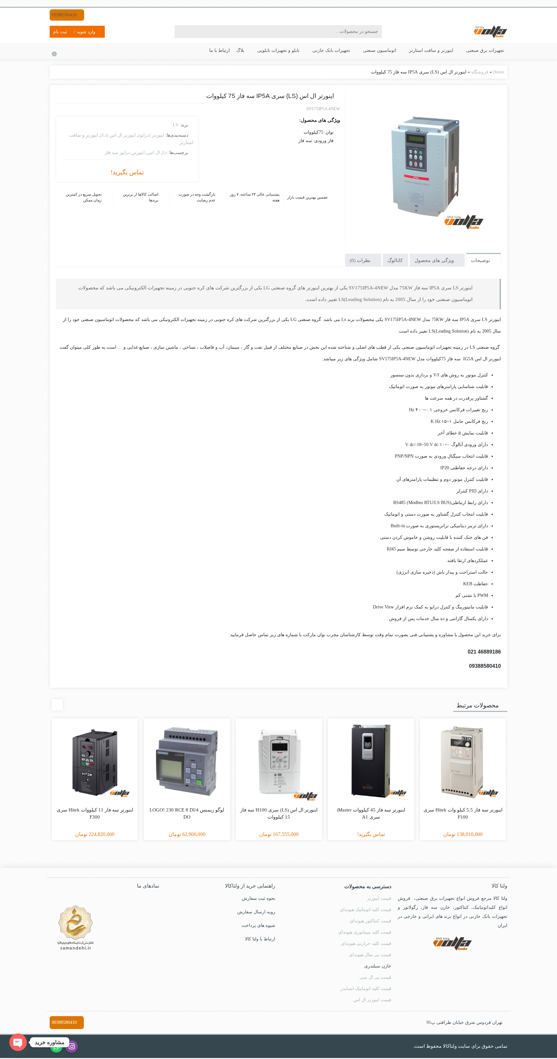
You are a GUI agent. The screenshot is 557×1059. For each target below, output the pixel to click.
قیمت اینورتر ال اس (373, 1000)
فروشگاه (480, 71)
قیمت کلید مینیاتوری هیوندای (364, 933)
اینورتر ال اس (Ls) (118, 135)
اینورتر (138, 151)
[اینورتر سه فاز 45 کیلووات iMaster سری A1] (371, 763)
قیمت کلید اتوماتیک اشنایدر (366, 989)
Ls (162, 151)
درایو (126, 151)
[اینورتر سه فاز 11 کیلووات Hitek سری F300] (95, 763)
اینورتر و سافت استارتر (435, 50)
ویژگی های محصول (434, 261)
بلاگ (256, 50)
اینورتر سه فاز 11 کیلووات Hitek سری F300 (95, 814)
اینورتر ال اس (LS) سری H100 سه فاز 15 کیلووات (279, 814)
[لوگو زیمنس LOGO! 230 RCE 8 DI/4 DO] (187, 763)
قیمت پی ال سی (376, 978)
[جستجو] (181, 31)
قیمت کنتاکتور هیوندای (370, 921)
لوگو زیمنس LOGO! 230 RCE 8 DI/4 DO (186, 814)
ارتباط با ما (236, 50)
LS (174, 124)
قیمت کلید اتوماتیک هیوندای (365, 910)
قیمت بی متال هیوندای (370, 955)
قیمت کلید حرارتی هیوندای (366, 944)
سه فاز (114, 151)
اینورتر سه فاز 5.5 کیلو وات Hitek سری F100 (463, 814)
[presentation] (57, 706)
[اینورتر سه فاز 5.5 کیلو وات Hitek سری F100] (463, 763)
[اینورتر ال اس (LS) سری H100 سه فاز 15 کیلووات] (279, 763)
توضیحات (480, 261)
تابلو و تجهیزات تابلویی (292, 50)
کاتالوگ (394, 261)
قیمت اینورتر (380, 899)
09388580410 (65, 14)
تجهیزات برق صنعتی (485, 50)
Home (498, 71)
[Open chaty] (18, 1042)
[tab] (483, 260)
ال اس (152, 151)
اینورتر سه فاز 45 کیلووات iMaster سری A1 (371, 814)
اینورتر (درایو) (149, 135)
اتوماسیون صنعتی (388, 50)
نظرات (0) (358, 261)
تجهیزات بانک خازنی (343, 50)
